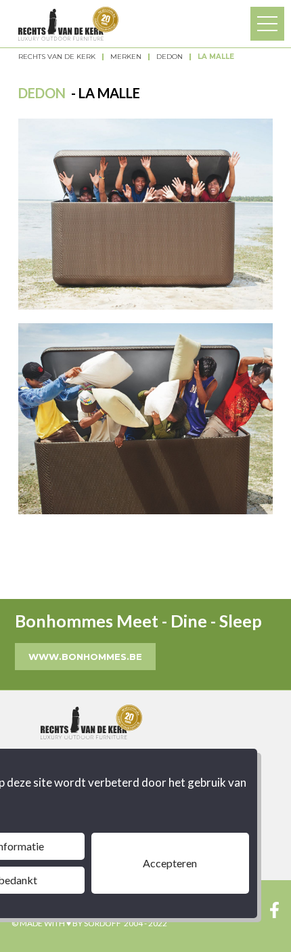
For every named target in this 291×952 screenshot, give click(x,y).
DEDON (169, 57)
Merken (125, 57)
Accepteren (170, 862)
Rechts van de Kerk (56, 57)
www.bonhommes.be (85, 656)
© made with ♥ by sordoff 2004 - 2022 (89, 923)
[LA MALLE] (145, 214)
